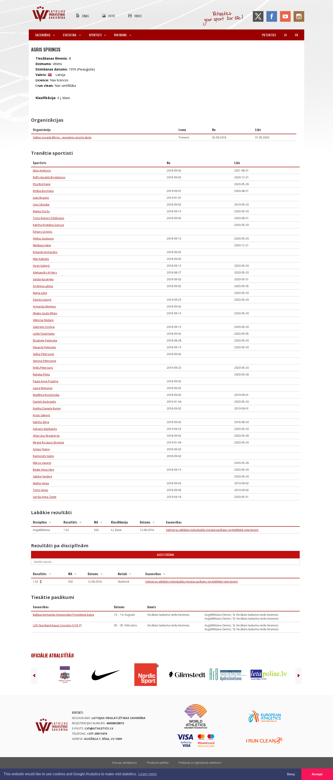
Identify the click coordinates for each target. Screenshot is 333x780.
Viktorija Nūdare (43, 320)
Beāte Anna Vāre (43, 470)
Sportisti (95, 34)
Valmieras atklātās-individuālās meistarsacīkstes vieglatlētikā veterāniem (212, 530)
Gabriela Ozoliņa (44, 327)
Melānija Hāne (42, 245)
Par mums (120, 34)
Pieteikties (269, 34)
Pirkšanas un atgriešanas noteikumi (200, 763)
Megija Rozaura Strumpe (48, 442)
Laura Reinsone (43, 388)
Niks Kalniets (41, 259)
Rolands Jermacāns (45, 252)
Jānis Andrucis (42, 170)
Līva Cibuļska (41, 204)
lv (285, 34)
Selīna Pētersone (43, 354)
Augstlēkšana (165, 555)
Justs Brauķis (41, 198)
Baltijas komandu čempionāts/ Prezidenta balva (63, 615)
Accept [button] (317, 774)
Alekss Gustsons (43, 238)
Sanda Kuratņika (43, 279)
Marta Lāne (40, 293)
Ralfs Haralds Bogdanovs (49, 177)
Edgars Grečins (42, 232)
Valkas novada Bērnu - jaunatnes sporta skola (62, 137)
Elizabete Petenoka (45, 340)
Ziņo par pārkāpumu (124, 763)
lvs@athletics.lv (99, 728)
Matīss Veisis (41, 483)
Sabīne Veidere (42, 476)
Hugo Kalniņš (41, 266)
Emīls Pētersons (43, 368)
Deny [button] (291, 774)
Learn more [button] (147, 774)
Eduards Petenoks (44, 347)
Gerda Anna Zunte (44, 497)
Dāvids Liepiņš (42, 300)
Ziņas (85, 15)
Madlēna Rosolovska (46, 395)
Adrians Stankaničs (45, 429)
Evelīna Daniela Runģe (47, 408)
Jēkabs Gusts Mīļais (45, 313)
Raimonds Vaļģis (43, 456)
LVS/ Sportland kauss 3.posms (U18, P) (57, 625)
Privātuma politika (158, 763)
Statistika (70, 34)
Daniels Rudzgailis (44, 402)
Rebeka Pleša (41, 374)
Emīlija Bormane (43, 191)
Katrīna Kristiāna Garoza (48, 225)
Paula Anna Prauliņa (45, 381)
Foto (111, 15)
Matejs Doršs (41, 211)
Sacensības (43, 34)
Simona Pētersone (44, 361)
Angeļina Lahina (43, 286)
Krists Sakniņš (41, 415)
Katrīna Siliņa (41, 422)
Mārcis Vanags (42, 463)
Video (138, 15)
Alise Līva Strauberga (46, 436)
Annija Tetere (41, 449)
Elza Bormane (42, 184)
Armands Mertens (44, 306)
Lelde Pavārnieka (44, 334)
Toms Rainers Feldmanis (48, 218)
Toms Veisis (40, 490)
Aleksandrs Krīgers (45, 272)
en (296, 34)
